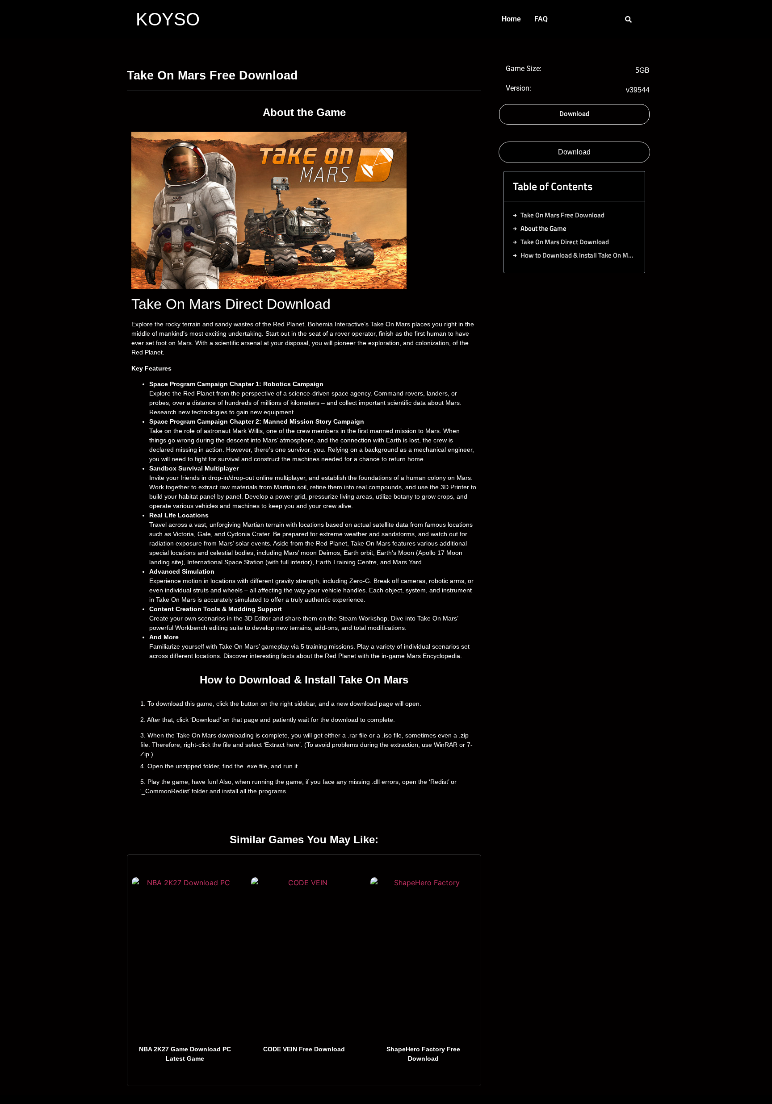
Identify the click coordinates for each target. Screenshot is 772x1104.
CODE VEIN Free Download (304, 1049)
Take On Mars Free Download (562, 215)
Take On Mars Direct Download (564, 242)
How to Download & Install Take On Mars (578, 255)
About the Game (543, 228)
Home (511, 19)
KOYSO (168, 19)
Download (574, 152)
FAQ (541, 19)
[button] (630, 186)
